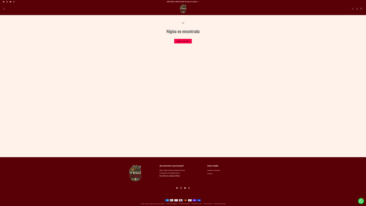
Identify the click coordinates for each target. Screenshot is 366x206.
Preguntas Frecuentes (213, 170)
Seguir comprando (183, 41)
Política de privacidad (184, 203)
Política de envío (208, 203)
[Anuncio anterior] (112, 2)
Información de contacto (220, 203)
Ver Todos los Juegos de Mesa (169, 176)
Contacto (210, 173)
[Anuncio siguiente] (254, 2)
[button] (4, 9)
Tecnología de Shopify (159, 203)
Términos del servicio (196, 203)
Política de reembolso (172, 203)
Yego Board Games (149, 203)
